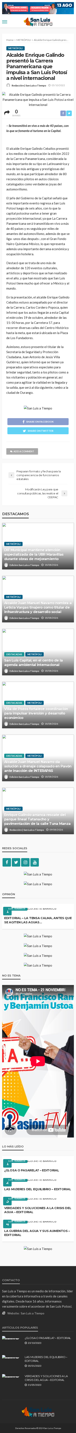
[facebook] (6, 862)
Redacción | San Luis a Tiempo (29, 85)
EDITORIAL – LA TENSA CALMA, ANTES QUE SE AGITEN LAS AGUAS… (38, 920)
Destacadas (14, 654)
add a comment (24, 451)
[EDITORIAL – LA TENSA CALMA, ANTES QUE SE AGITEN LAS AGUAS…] (30, 910)
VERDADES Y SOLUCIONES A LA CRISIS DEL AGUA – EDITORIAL (37, 1210)
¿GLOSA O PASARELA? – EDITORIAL (31, 1170)
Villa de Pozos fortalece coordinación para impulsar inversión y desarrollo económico (36, 713)
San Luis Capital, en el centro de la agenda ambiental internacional (33, 662)
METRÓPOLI (15, 48)
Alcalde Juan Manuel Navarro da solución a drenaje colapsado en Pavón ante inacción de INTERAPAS (37, 766)
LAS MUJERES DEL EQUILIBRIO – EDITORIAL (37, 1189)
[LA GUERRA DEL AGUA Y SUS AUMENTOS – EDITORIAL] (30, 1223)
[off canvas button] (4, 21)
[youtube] (34, 862)
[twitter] (16, 862)
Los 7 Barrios (16, 908)
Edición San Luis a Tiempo (24, 565)
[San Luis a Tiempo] (38, 1412)
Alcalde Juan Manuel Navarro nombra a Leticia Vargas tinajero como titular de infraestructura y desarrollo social (38, 607)
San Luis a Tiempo (32, 1313)
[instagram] (25, 862)
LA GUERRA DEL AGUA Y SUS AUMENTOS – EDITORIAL (37, 1233)
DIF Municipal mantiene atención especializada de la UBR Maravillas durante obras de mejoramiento (34, 554)
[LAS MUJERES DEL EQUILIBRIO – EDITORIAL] (30, 1181)
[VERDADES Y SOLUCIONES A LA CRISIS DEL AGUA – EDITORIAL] (30, 1200)
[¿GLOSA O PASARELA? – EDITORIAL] (30, 1162)
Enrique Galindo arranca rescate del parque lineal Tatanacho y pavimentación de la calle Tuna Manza (37, 819)
